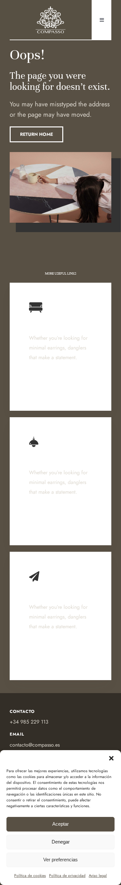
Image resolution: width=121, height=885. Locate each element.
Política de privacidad (67, 876)
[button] (111, 758)
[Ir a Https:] (51, 7)
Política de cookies (30, 876)
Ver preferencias (60, 859)
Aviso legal (98, 876)
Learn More (43, 387)
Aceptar (60, 824)
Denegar (61, 841)
